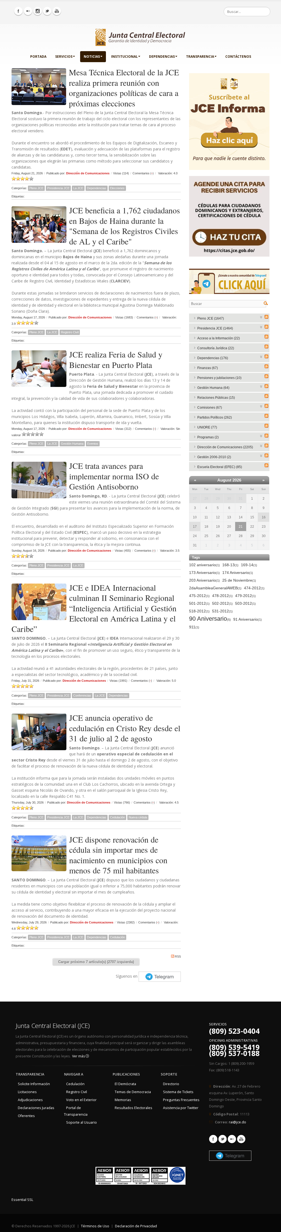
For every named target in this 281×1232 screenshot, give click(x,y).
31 (241, 499)
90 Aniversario (210, 619)
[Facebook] (18, 11)
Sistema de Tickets (178, 1092)
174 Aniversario (237, 572)
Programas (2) (208, 437)
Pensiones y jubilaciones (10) (219, 378)
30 (229, 499)
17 (195, 527)
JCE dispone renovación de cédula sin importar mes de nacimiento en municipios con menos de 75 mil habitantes (118, 855)
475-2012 (199, 595)
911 (194, 627)
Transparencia (200, 56)
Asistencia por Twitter (180, 1108)
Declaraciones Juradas (36, 1108)
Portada (38, 56)
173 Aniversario (204, 572)
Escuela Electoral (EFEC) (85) (219, 467)
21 (241, 527)
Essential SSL (22, 1199)
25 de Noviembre (239, 580)
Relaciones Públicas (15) (216, 398)
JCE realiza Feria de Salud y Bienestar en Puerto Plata (115, 359)
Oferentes (26, 1115)
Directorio (171, 1084)
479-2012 (245, 595)
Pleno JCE (36, 188)
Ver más (79, 1056)
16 (264, 517)
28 (206, 499)
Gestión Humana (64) (213, 388)
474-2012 (254, 588)
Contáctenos (238, 56)
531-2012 (222, 611)
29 (218, 499)
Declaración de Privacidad (136, 1226)
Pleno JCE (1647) (210, 318)
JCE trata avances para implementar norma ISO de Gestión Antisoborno (114, 476)
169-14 (249, 565)
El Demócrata (125, 1084)
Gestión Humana (72, 443)
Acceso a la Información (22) (218, 338)
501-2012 (199, 603)
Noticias (92, 56)
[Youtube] (57, 11)
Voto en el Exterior (81, 1100)
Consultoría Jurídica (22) (215, 348)
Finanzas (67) (207, 368)
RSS (178, 956)
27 (195, 499)
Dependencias (162, 56)
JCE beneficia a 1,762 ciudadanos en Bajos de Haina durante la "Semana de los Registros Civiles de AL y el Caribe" (124, 226)
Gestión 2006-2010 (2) (214, 457)
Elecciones (117, 188)
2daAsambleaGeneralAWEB (215, 588)
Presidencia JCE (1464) (215, 328)
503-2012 (245, 603)
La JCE (78, 188)
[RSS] (266, 317)
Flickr (232, 1139)
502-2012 (222, 603)
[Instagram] (37, 11)
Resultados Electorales (133, 1108)
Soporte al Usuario (81, 1122)
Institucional (124, 56)
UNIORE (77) (207, 427)
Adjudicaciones (30, 1100)
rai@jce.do (237, 1122)
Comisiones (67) (209, 407)
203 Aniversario (204, 580)
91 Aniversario (247, 619)
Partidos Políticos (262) (214, 417)
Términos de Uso (95, 1226)
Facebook (213, 1139)
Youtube (241, 1139)
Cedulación (117, 817)
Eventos (92, 443)
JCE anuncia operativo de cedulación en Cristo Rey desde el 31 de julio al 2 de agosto (124, 728)
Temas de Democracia (133, 1092)
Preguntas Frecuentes (181, 1100)
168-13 (230, 565)
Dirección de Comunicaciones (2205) (225, 447)
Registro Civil (69, 332)
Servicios (63, 56)
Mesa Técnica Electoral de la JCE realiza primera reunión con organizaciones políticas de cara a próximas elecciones (124, 88)
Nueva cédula (138, 817)
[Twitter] (47, 11)
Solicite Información (34, 1084)
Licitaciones (27, 1092)
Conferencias (82, 695)
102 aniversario (204, 565)
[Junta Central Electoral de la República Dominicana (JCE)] (140, 36)
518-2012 (199, 611)
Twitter (222, 1139)
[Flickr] (28, 11)
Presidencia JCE (58, 188)
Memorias (123, 1100)
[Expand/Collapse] (261, 316)
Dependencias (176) (212, 358)
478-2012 (222, 595)
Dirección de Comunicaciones (87, 173)
